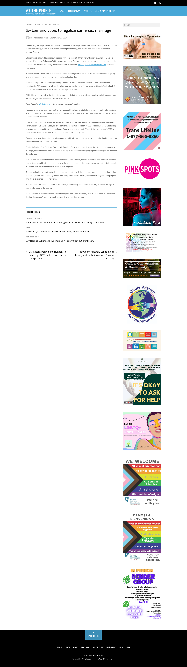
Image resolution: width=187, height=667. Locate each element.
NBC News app (45, 104)
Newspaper (89, 3)
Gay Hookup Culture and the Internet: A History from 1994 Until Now (60, 240)
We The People (92, 655)
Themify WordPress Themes (103, 659)
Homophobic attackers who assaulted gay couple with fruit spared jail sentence (65, 222)
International (33, 24)
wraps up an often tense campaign (92, 64)
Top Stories (54, 24)
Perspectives (40, 3)
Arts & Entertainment (71, 3)
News (28, 3)
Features (53, 3)
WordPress (86, 659)
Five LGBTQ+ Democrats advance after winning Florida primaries (57, 231)
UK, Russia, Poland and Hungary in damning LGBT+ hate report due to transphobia (46, 255)
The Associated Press (39, 38)
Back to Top (93, 635)
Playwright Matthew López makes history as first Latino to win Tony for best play (96, 255)
